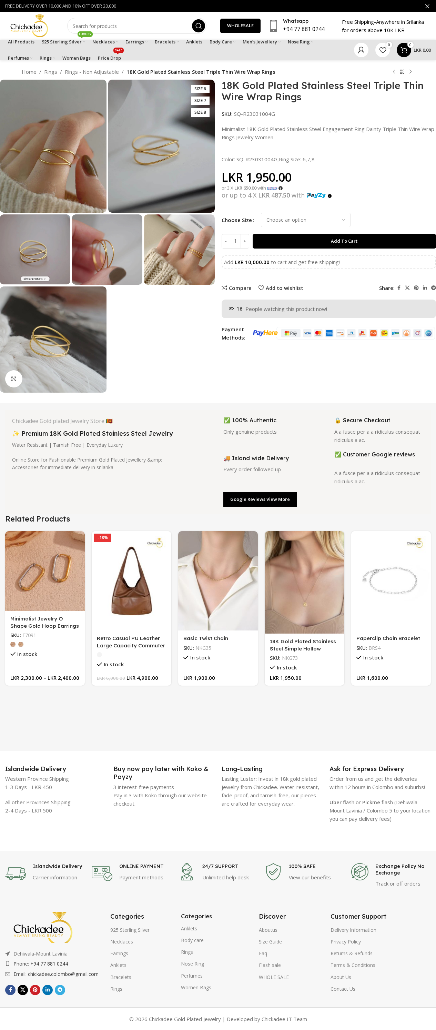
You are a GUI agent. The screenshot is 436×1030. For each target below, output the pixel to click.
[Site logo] (29, 25)
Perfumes (192, 975)
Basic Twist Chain (205, 638)
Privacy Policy (346, 941)
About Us (341, 977)
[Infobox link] (35, 769)
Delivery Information (353, 930)
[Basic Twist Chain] (218, 581)
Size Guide (270, 941)
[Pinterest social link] (416, 288)
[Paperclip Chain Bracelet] (391, 581)
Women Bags (196, 987)
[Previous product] (394, 72)
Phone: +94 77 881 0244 (40, 963)
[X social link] (407, 288)
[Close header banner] (427, 6)
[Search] (198, 25)
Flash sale (270, 965)
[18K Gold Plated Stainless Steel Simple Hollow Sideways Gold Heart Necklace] (304, 582)
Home (29, 71)
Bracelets (120, 977)
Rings (50, 71)
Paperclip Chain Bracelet (388, 638)
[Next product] (410, 72)
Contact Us (343, 989)
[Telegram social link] (60, 990)
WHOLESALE (240, 25)
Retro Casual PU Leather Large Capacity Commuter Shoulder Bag (131, 645)
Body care (192, 940)
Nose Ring (192, 963)
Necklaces (121, 941)
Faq (263, 953)
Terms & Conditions (353, 965)
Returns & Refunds (352, 953)
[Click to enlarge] (13, 378)
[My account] (361, 50)
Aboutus (268, 930)
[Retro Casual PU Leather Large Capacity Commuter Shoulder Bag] (131, 581)
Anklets (118, 965)
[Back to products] (402, 72)
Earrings (119, 953)
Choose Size (237, 219)
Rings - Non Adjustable (92, 71)
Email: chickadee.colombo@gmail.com (56, 974)
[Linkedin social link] (425, 288)
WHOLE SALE (274, 977)
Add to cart (344, 241)
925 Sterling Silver (130, 930)
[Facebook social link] (399, 288)
